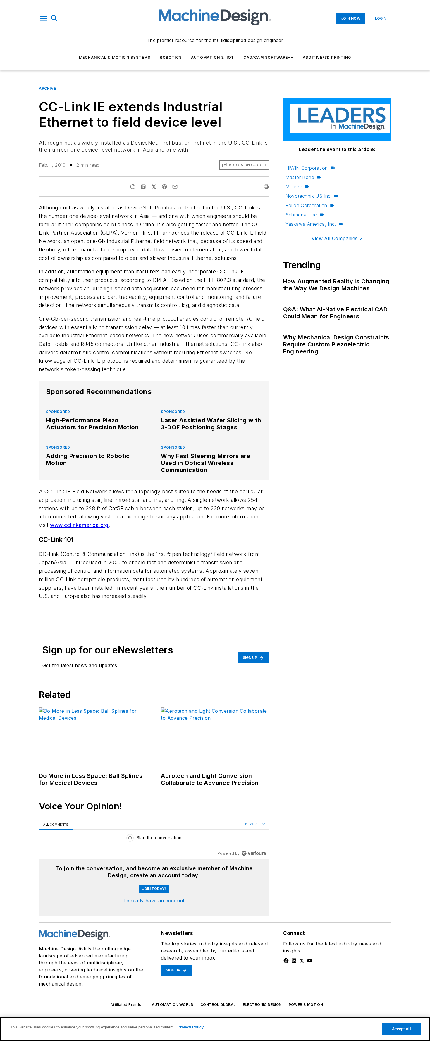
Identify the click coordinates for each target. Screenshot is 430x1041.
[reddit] (164, 187)
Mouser (293, 187)
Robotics (171, 57)
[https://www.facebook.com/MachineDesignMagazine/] (286, 961)
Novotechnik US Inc (308, 196)
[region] (154, 839)
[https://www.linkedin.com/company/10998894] (294, 961)
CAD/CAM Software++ (268, 57)
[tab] (56, 824)
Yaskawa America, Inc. (310, 224)
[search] (54, 18)
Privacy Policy (191, 1027)
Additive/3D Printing (327, 57)
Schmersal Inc (301, 215)
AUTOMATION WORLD (172, 1004)
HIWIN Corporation (306, 168)
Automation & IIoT (212, 57)
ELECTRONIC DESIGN (262, 1004)
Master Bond (299, 177)
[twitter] (154, 187)
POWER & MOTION (306, 1004)
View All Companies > (337, 238)
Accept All (401, 1029)
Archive (47, 88)
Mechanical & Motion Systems (114, 57)
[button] (43, 18)
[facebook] (133, 187)
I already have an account (154, 900)
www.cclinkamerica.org (79, 525)
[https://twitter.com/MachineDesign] (302, 961)
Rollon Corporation (306, 205)
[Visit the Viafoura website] (253, 853)
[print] (266, 187)
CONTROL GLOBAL (218, 1004)
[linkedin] (143, 187)
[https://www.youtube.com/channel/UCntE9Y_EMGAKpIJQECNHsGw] (310, 961)
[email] (175, 187)
